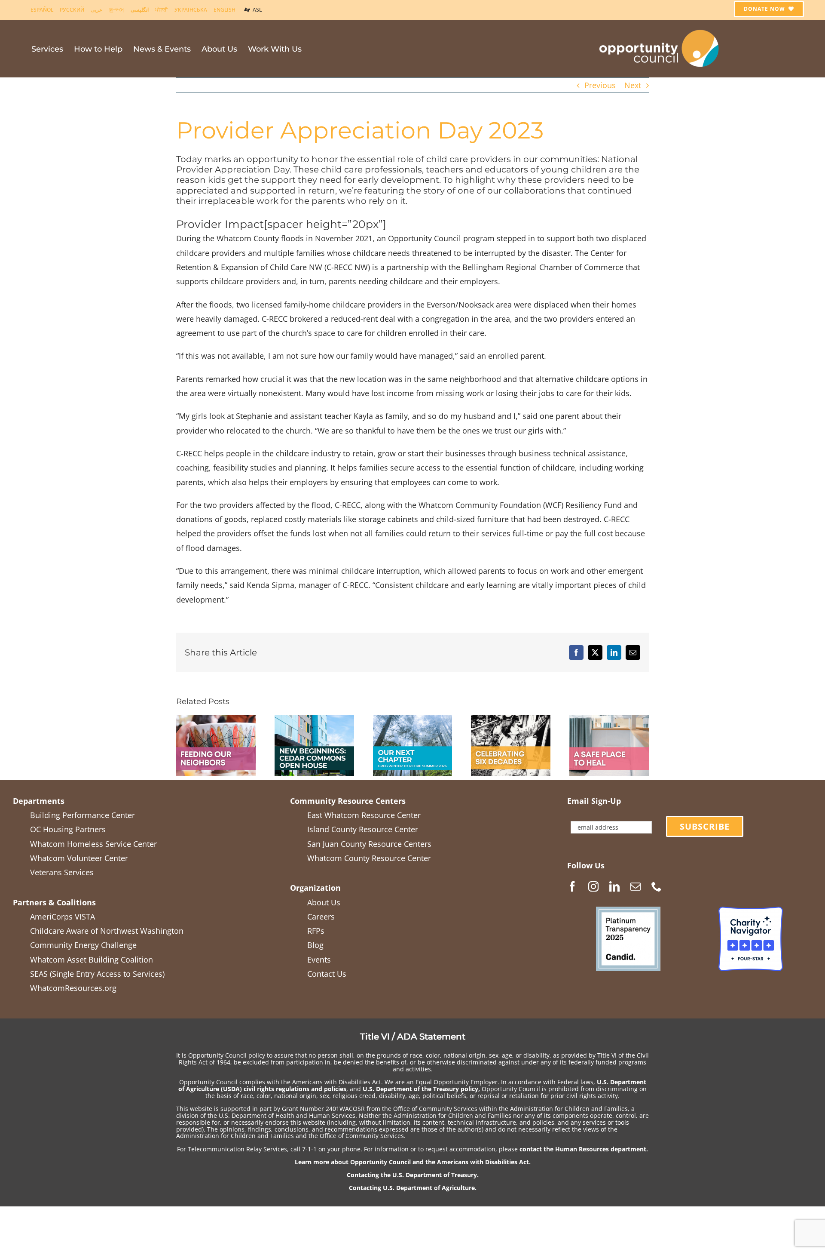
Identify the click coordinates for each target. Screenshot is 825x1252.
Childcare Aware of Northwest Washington (106, 931)
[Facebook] (572, 886)
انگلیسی (140, 9)
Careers (321, 916)
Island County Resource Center (362, 829)
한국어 (116, 9)
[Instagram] (593, 886)
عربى (96, 9)
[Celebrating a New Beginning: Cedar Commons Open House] (314, 720)
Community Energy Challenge (83, 945)
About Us (323, 902)
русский (72, 9)
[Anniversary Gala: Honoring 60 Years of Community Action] (510, 720)
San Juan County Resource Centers (369, 844)
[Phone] (656, 886)
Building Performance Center (82, 815)
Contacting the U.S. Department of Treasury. (413, 1175)
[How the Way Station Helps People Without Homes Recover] (609, 720)
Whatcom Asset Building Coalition (91, 959)
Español (42, 9)
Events (319, 959)
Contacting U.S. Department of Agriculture (412, 1188)
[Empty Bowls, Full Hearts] (216, 720)
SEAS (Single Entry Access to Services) (97, 974)
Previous (600, 85)
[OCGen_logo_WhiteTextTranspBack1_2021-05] (659, 28)
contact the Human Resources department (582, 1149)
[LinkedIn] (614, 886)
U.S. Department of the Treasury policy (420, 1089)
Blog (315, 945)
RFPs (315, 931)
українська (190, 9)
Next (632, 85)
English (224, 9)
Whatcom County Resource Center (369, 858)
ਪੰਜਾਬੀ (161, 9)
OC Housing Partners (68, 829)
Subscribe (705, 826)
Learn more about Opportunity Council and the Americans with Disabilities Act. (413, 1162)
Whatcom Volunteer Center (79, 858)
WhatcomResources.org (73, 988)
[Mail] (635, 886)
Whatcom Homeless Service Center (93, 844)
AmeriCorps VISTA (62, 916)
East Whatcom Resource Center (364, 815)
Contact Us (326, 974)
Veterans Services (62, 872)
